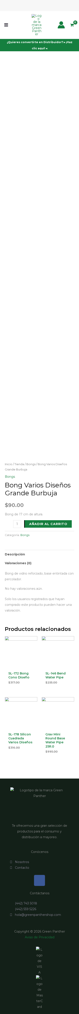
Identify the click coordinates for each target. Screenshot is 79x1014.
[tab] (39, 554)
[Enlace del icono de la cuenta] (61, 25)
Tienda (19, 464)
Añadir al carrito (48, 524)
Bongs (31, 464)
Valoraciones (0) (18, 563)
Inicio (8, 464)
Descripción (15, 554)
